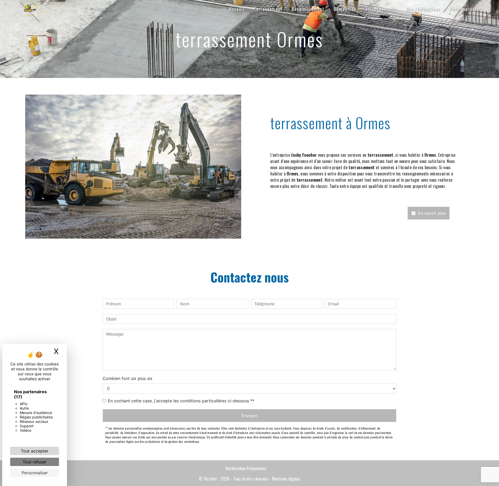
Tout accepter (34, 451)
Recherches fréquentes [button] (245, 468)
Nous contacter (465, 9)
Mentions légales (285, 479)
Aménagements (381, 9)
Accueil (237, 9)
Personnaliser (35, 472)
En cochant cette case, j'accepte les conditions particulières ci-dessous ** (181, 400)
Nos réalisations (423, 9)
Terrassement (268, 9)
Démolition (345, 9)
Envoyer (249, 415)
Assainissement (308, 9)
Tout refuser (35, 461)
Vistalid (210, 479)
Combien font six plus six (128, 378)
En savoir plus (431, 213)
